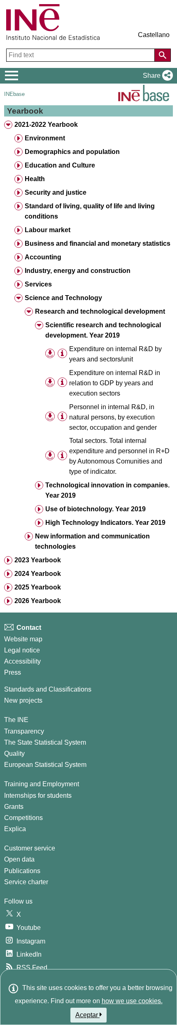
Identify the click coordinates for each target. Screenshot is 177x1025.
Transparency (24, 731)
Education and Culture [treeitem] (60, 165)
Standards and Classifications (47, 689)
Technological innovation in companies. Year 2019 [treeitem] (107, 490)
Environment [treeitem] (45, 138)
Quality (14, 753)
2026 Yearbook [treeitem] (37, 600)
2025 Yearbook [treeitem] (37, 587)
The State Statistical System (45, 742)
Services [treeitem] (38, 284)
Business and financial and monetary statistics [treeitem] (97, 243)
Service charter (26, 881)
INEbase (14, 94)
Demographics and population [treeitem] (72, 151)
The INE (16, 719)
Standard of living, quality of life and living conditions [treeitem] (90, 211)
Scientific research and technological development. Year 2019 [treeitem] (103, 330)
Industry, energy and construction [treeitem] (77, 270)
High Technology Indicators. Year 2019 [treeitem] (105, 522)
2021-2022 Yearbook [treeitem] (46, 124)
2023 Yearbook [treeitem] (37, 560)
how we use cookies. (132, 1000)
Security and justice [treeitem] (55, 192)
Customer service (29, 848)
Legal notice (22, 650)
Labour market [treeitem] (47, 229)
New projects (23, 700)
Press (12, 672)
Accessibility (22, 661)
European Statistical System (45, 764)
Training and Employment (41, 783)
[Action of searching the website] (162, 55)
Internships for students (38, 795)
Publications (22, 870)
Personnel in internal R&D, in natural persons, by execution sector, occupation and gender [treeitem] (113, 417)
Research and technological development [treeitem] (100, 311)
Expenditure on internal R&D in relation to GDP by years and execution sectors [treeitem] (114, 383)
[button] (156, 75)
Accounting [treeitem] (43, 257)
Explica (15, 828)
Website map (23, 639)
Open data (19, 859)
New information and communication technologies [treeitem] (92, 541)
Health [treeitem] (35, 178)
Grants (13, 806)
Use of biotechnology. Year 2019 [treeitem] (95, 509)
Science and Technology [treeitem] (63, 297)
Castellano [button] (154, 34)
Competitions (23, 817)
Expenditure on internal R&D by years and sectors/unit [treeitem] (115, 354)
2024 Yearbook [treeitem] (37, 573)
